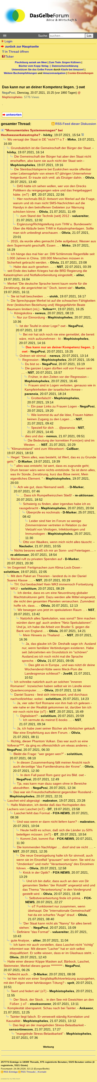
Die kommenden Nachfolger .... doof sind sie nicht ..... (55, 847)
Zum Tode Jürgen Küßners (65, 62)
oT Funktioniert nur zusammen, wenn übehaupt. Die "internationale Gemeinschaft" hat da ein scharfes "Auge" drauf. (59, 911)
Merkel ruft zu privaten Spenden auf (36, 559)
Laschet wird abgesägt (23, 800)
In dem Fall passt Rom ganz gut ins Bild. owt (52, 775)
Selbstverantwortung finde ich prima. (55, 898)
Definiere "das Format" (33, 932)
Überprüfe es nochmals (43, 512)
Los (89, 35)
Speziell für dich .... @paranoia (53, 427)
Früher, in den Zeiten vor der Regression (57, 377)
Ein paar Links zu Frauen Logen (54, 406)
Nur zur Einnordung (31, 317)
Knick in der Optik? (36, 872)
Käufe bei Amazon (72, 69)
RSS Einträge (11, 1072)
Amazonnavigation (54, 73)
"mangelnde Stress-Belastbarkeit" (39, 1033)
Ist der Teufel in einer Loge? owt (42, 326)
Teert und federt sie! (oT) (28, 991)
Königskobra (23, 313)
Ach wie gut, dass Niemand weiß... (42, 487)
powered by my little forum (10, 1079)
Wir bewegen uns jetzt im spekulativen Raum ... (51, 610)
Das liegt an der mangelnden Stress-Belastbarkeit (48, 1025)
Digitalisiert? (29, 716)
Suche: (43, 35)
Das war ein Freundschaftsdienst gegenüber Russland (52, 792)
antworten (14, 114)
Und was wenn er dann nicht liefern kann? (47, 821)
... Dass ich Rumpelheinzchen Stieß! (46, 495)
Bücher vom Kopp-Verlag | (35, 66)
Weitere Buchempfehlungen (20, 73)
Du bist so (32, 364)
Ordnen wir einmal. (33, 355)
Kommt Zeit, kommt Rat (37, 838)
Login (8, 41)
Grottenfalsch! (41, 398)
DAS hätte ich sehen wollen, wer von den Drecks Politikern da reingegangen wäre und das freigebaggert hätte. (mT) (52, 190)
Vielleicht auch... (19, 974)
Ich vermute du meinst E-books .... (47, 720)
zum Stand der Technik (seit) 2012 (44, 216)
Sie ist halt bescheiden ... (28, 296)
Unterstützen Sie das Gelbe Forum (32, 69)
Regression (30, 359)
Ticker (9, 56)
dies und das (34, 436)
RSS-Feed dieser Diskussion (75, 124)
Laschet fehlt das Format (32, 813)
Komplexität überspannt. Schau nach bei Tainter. (41, 1008)
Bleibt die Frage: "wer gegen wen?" (39, 754)
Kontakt (42, 1072)
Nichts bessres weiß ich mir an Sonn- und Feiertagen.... (54, 550)
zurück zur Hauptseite (22, 46)
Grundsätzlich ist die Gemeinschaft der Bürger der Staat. (51, 148)
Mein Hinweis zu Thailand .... (43, 635)
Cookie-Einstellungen (80, 73)
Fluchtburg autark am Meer (31, 62)
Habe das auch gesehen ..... (34, 266)
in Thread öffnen (17, 51)
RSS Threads (28, 1072)
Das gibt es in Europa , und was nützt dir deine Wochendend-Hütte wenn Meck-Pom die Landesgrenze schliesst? (60, 669)
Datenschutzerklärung (65, 66)
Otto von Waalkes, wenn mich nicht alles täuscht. (57, 542)
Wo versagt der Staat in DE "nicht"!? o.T (36, 139)
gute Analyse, (20, 940)
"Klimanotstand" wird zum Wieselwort (37, 448)
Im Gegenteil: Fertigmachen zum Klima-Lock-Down (43, 567)
